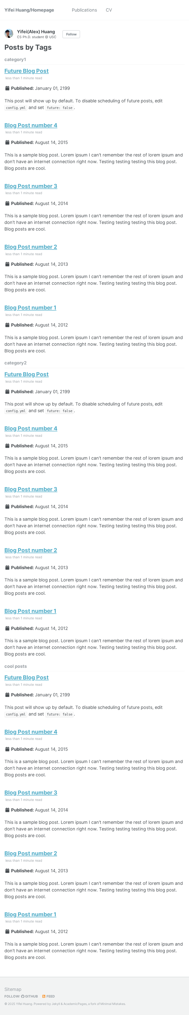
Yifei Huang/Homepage (29, 10)
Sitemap (12, 989)
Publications (84, 10)
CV (109, 10)
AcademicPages (75, 1004)
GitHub (31, 996)
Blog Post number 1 (30, 307)
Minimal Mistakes (112, 1004)
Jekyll (56, 1004)
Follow (71, 34)
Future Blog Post (26, 70)
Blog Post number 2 (30, 246)
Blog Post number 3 (30, 186)
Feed (50, 996)
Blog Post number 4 (30, 125)
